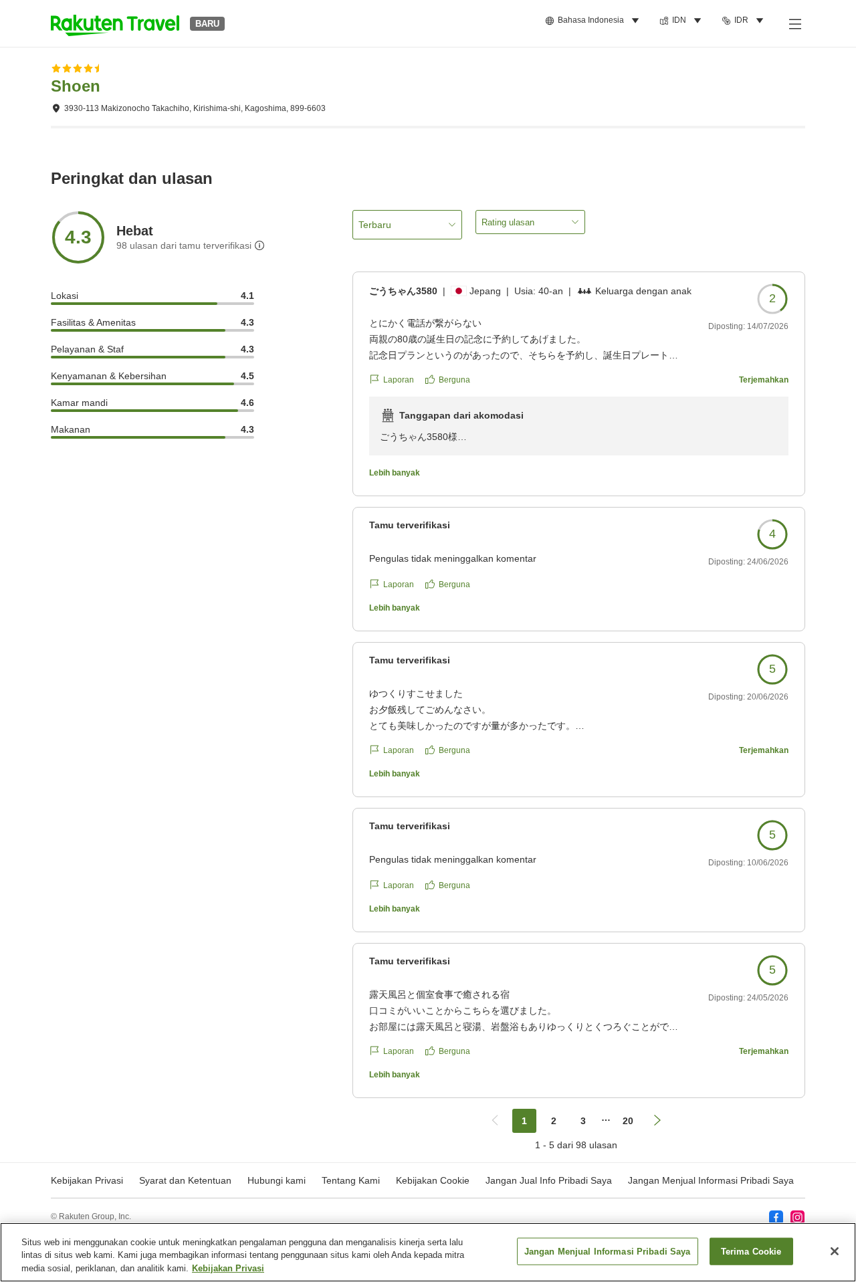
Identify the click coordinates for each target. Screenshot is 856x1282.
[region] (428, 1252)
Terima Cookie (751, 1251)
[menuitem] (594, 21)
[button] (115, 23)
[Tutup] (834, 1251)
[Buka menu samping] (794, 23)
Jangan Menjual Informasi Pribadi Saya (711, 1180)
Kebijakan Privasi (228, 1268)
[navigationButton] (495, 1121)
